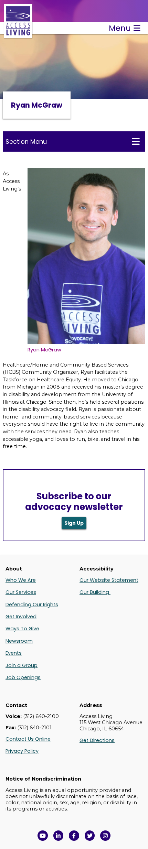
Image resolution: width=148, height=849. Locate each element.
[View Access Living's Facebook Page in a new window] (74, 835)
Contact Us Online (28, 739)
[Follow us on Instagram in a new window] (105, 835)
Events (14, 653)
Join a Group (22, 665)
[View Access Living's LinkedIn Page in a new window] (58, 835)
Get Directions (97, 740)
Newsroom (19, 641)
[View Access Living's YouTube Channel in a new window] (43, 835)
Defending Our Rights (32, 604)
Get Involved (21, 616)
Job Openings (23, 677)
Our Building (95, 592)
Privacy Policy (22, 751)
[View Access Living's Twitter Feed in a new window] (90, 835)
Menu (120, 28)
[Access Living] (18, 34)
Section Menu (26, 141)
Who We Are (21, 580)
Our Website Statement (109, 580)
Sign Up (74, 523)
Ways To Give (22, 628)
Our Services (21, 592)
